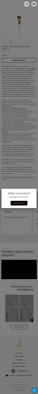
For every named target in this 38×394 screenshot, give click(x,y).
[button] (26, 4)
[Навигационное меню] (34, 4)
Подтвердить (19, 203)
